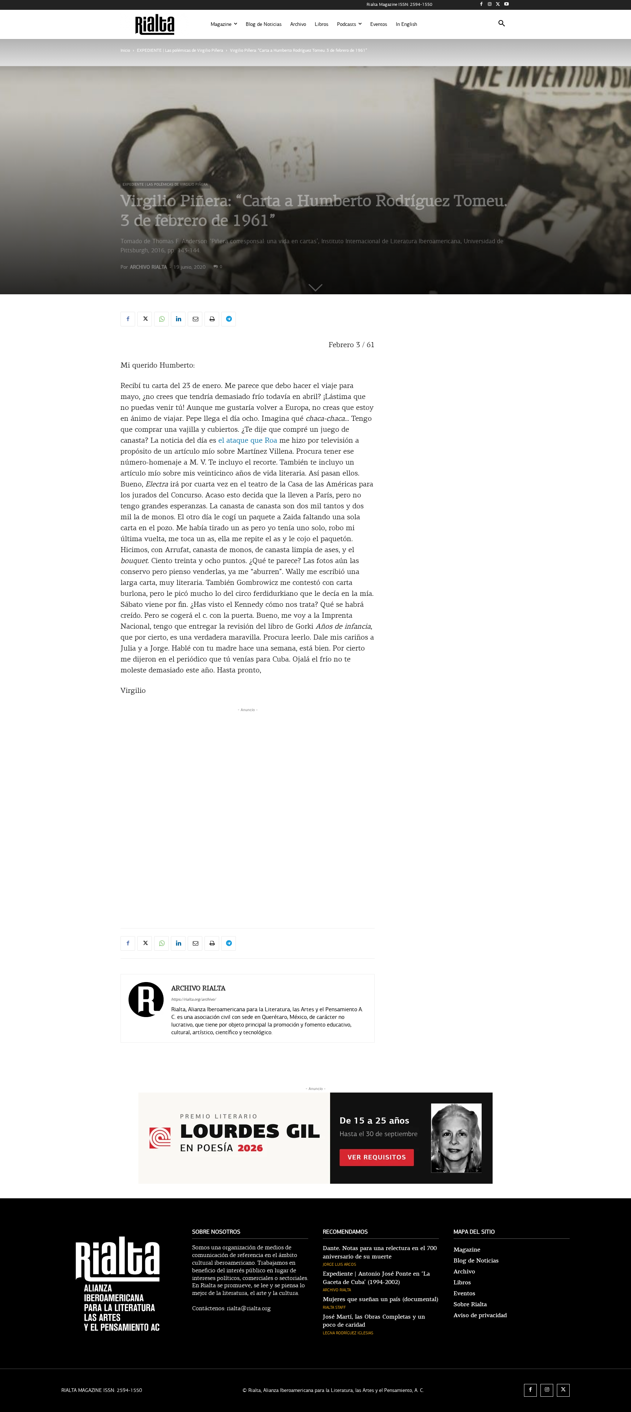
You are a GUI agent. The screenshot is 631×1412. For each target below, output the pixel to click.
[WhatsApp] (161, 319)
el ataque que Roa (247, 441)
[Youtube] (506, 5)
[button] (501, 24)
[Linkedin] (178, 319)
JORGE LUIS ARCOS (339, 1264)
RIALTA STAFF (334, 1307)
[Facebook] (481, 5)
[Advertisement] (247, 765)
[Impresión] (211, 319)
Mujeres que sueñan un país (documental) (380, 1299)
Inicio (125, 50)
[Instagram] (490, 5)
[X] (498, 5)
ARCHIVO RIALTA (148, 267)
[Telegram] (228, 319)
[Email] (195, 319)
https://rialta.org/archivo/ (193, 999)
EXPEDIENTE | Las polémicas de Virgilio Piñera (180, 50)
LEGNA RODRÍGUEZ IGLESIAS (348, 1333)
